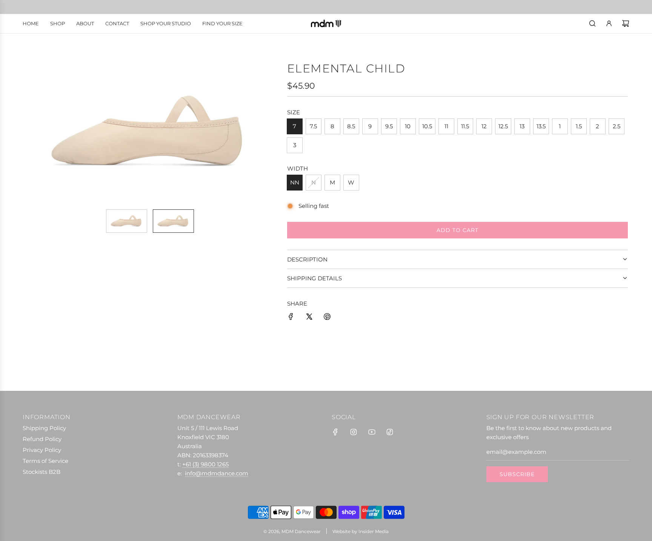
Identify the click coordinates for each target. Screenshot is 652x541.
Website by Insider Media (360, 531)
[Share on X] (309, 317)
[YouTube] (371, 432)
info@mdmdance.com (216, 473)
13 (522, 126)
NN (294, 182)
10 (408, 126)
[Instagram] (353, 432)
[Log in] (609, 23)
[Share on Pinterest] (327, 317)
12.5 (503, 126)
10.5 (427, 126)
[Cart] (625, 23)
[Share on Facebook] (291, 317)
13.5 (541, 126)
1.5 (579, 126)
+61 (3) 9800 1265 (205, 464)
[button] (34, 132)
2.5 (616, 126)
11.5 (465, 126)
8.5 (351, 126)
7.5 (313, 126)
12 (484, 126)
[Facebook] (335, 432)
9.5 (389, 126)
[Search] (592, 23)
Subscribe (517, 474)
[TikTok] (389, 432)
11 (446, 126)
